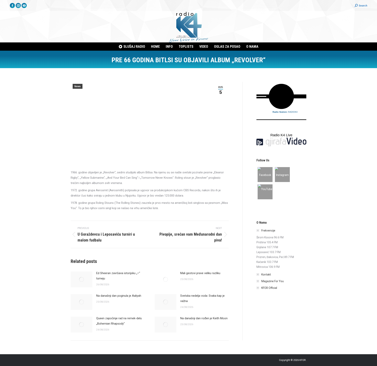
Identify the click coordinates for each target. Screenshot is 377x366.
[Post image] (81, 279)
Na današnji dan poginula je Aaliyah (118, 295)
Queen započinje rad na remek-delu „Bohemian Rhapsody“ (119, 321)
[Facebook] (265, 174)
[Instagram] (282, 174)
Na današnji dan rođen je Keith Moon (204, 318)
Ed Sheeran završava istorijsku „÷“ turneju (118, 275)
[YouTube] (265, 191)
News (77, 86)
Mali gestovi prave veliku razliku (200, 273)
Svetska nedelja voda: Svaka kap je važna (202, 298)
